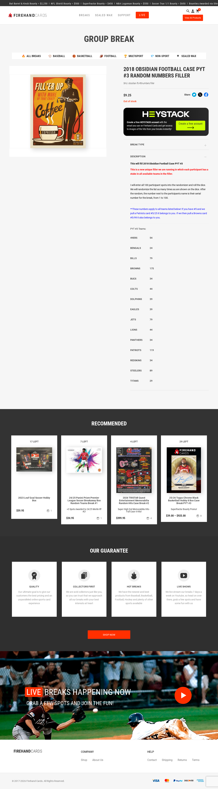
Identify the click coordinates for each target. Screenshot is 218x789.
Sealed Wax (104, 15)
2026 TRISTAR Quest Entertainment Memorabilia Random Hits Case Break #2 (134, 500)
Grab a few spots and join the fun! (70, 703)
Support (124, 15)
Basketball (82, 56)
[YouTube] (24, 758)
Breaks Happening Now (78, 692)
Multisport (133, 56)
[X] (17, 758)
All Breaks (31, 56)
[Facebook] (13, 758)
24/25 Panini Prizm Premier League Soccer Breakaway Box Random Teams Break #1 (84, 500)
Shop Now (109, 634)
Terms (195, 760)
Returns (182, 760)
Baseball (56, 56)
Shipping (167, 760)
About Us (97, 760)
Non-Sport (160, 56)
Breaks (84, 15)
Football (108, 56)
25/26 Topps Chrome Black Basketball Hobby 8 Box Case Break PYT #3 (184, 500)
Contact (152, 760)
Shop (84, 760)
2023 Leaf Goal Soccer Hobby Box (34, 499)
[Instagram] (20, 758)
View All (193, 18)
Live (142, 15)
